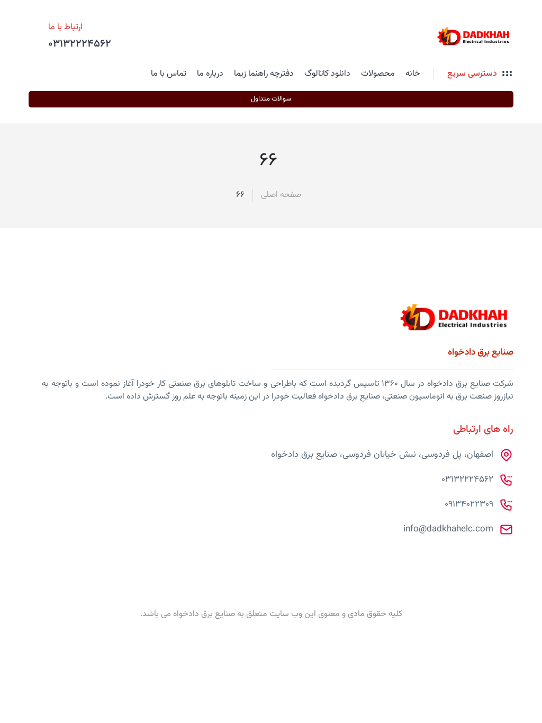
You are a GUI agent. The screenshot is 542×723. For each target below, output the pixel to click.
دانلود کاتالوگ (327, 73)
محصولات (378, 73)
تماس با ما (168, 73)
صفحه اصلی (281, 195)
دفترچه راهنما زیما (264, 73)
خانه (412, 73)
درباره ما (210, 73)
